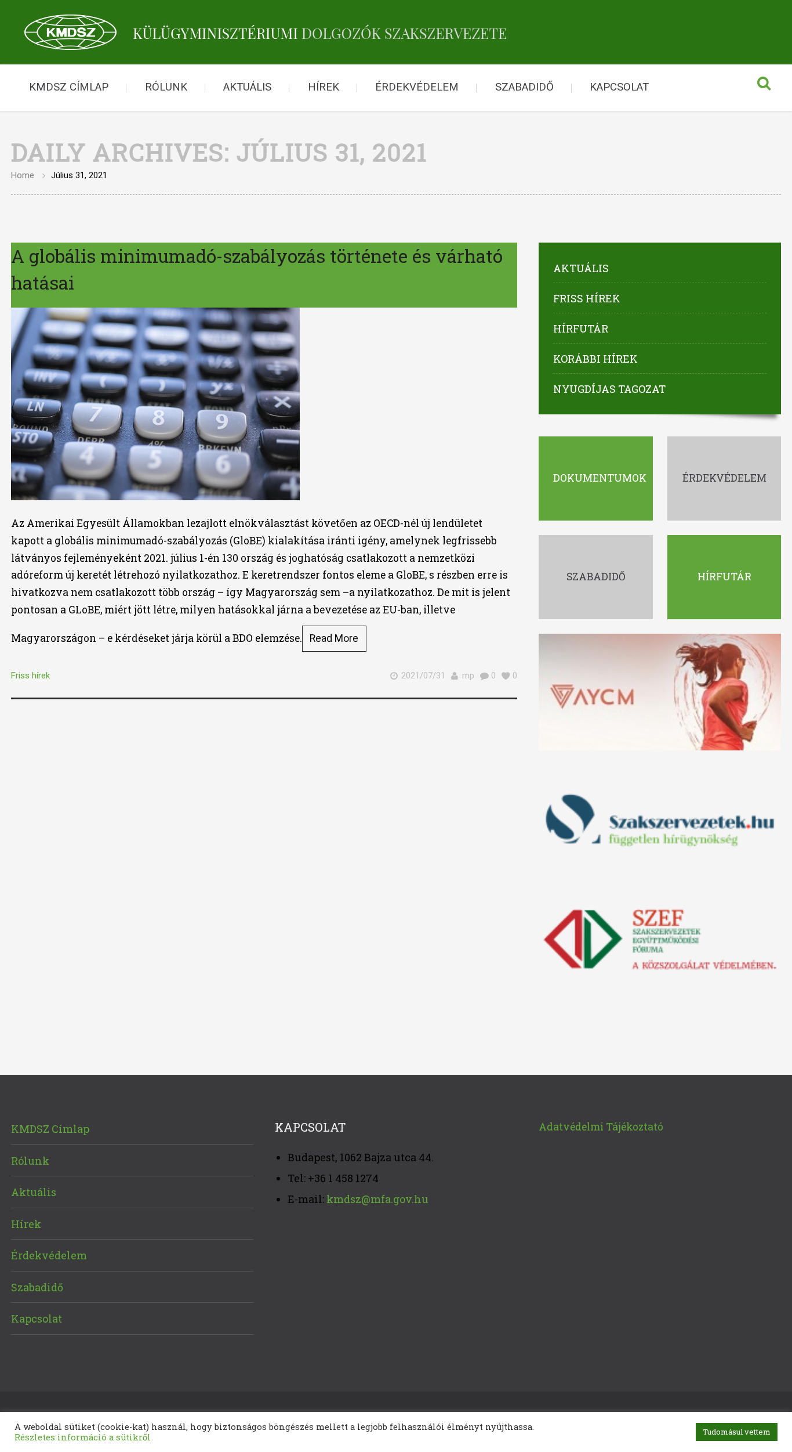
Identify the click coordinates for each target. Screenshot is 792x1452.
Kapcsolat (619, 87)
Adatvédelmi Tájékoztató (601, 1126)
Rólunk (166, 87)
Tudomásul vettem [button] (737, 1431)
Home (22, 175)
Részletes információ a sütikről (82, 1437)
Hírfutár (580, 328)
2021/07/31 (423, 675)
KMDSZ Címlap (68, 87)
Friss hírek (30, 675)
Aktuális (247, 87)
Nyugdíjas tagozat (609, 389)
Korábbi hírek (595, 359)
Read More (334, 638)
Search (763, 87)
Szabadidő (524, 87)
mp (468, 675)
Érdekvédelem (417, 87)
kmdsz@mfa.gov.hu (377, 1199)
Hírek (323, 87)
